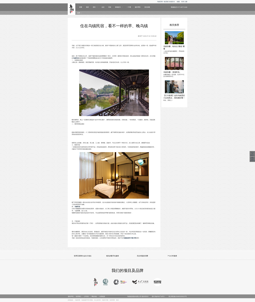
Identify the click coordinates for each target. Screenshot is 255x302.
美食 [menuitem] (109, 7)
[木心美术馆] (140, 282)
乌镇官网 (160, 1)
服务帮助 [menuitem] (137, 7)
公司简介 (86, 296)
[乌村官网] (105, 282)
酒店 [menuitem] (87, 7)
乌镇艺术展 (105, 300)
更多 (117, 300)
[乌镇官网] (96, 282)
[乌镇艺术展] (157, 282)
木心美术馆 (97, 300)
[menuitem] (95, 7)
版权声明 (71, 296)
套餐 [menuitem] (80, 7)
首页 (78, 13)
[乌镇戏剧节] (120, 282)
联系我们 (78, 296)
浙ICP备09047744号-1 (158, 296)
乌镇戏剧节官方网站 (87, 300)
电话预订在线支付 (169, 1)
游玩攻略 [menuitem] (147, 7)
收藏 (178, 1)
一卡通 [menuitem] (129, 7)
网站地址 (94, 296)
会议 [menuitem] (103, 7)
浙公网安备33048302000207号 (178, 296)
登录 (182, 1)
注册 (185, 1)
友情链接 (102, 296)
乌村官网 (112, 300)
